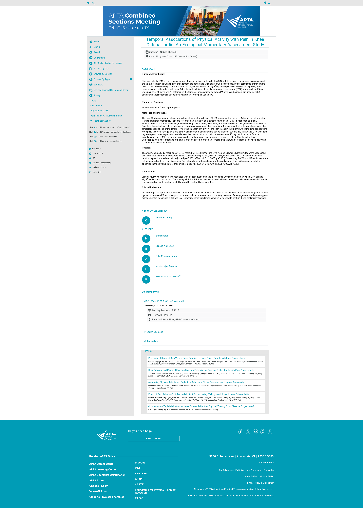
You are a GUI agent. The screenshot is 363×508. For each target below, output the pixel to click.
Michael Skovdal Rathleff (168, 276)
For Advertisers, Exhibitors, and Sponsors (240, 470)
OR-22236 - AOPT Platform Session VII (164, 301)
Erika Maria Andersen (166, 256)
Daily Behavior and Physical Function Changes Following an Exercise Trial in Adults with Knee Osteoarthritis (201, 370)
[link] (269, 2)
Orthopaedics (151, 341)
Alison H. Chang (164, 217)
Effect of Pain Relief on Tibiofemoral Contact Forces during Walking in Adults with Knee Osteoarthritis (198, 394)
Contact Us (154, 438)
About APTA (250, 476)
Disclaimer (268, 483)
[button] (90, 153)
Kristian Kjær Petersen (167, 266)
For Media (268, 470)
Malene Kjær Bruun (165, 246)
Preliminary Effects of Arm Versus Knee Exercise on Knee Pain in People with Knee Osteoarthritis (196, 358)
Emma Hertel (162, 235)
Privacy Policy (253, 483)
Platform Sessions (153, 332)
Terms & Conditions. (263, 495)
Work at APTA (267, 476)
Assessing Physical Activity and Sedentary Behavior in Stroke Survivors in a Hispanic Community (196, 382)
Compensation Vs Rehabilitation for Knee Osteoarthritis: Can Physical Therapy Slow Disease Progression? (201, 406)
